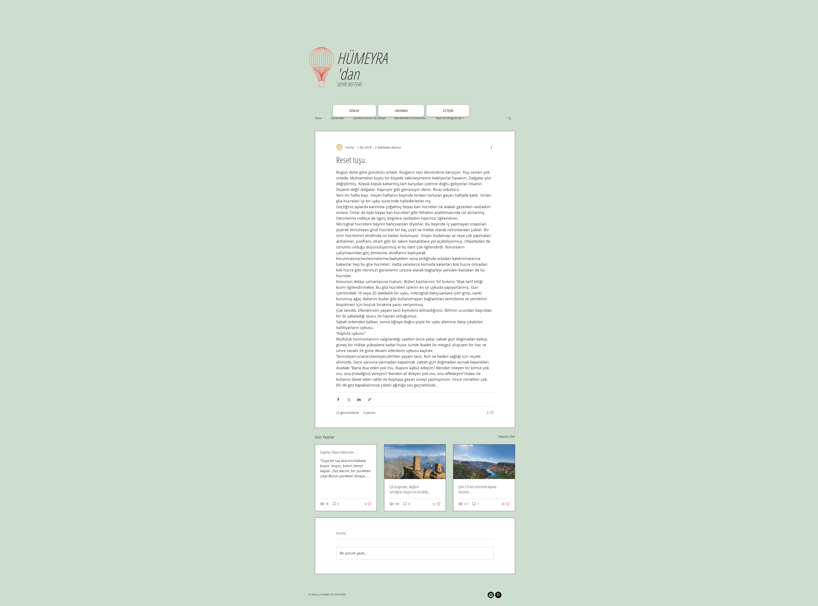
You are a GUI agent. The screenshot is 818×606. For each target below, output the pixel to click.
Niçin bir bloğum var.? (450, 118)
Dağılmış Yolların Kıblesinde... (338, 452)
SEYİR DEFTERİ (349, 84)
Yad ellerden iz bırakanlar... (411, 118)
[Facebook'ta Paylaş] (338, 399)
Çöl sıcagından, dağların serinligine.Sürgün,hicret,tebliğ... (409, 489)
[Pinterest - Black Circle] (498, 595)
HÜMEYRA (362, 58)
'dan (348, 73)
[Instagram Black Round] (491, 595)
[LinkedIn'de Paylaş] (359, 399)
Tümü (318, 118)
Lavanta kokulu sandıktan (369, 118)
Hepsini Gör (506, 436)
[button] (510, 118)
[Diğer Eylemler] (491, 147)
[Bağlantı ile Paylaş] (369, 399)
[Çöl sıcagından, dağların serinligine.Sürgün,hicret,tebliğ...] (415, 461)
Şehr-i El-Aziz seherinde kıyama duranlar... (477, 489)
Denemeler (337, 118)
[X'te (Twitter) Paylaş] (349, 399)
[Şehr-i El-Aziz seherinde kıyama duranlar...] (484, 461)
